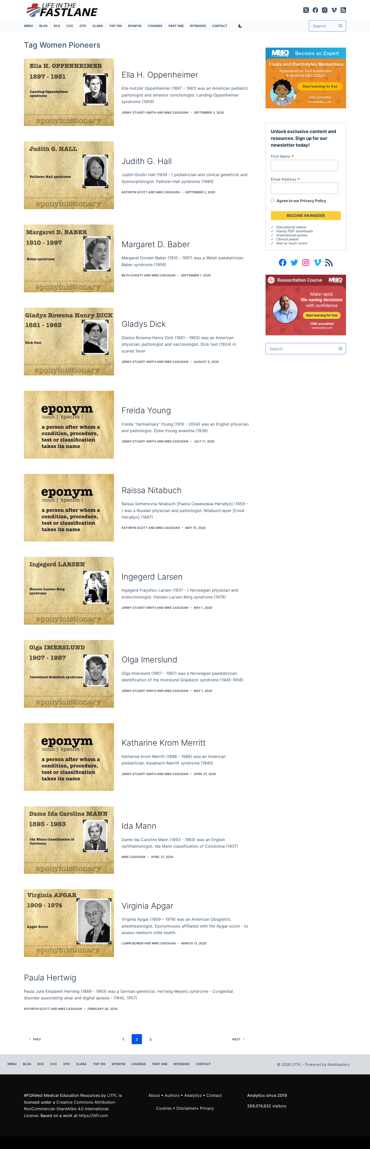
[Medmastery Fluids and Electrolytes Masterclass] (306, 77)
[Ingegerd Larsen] (69, 591)
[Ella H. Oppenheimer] (69, 92)
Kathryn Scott (134, 192)
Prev (37, 1039)
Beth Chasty (132, 275)
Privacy (207, 1108)
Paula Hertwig (50, 977)
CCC (69, 26)
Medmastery (338, 1064)
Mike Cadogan (176, 112)
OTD (83, 26)
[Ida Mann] (69, 840)
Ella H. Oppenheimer (160, 75)
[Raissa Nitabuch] (69, 508)
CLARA (97, 26)
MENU (28, 26)
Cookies (164, 1108)
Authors (172, 1095)
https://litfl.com (93, 1115)
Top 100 (115, 26)
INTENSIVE (198, 26)
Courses (155, 26)
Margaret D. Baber (156, 244)
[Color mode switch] (239, 25)
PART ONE (176, 26)
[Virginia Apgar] (69, 923)
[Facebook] (315, 10)
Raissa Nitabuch (152, 490)
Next (236, 1039)
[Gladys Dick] (69, 341)
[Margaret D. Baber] (69, 258)
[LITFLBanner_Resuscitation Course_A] (306, 304)
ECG (57, 26)
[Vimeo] (334, 10)
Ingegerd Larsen (152, 577)
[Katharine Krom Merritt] (69, 757)
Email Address (285, 179)
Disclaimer (186, 1108)
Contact (219, 26)
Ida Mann (139, 826)
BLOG (43, 26)
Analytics (193, 1095)
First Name (282, 156)
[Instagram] (324, 10)
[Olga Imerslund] (69, 674)
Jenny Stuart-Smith (139, 112)
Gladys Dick (144, 324)
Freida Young (146, 410)
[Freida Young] (69, 425)
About (154, 1095)
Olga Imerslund (149, 659)
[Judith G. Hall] (69, 175)
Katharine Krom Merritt (164, 743)
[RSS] (343, 10)
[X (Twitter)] (306, 10)
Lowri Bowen (132, 943)
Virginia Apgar (147, 906)
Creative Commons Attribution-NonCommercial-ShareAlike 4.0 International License (70, 1109)
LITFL (112, 1095)
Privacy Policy (313, 200)
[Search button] (340, 25)
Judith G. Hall (147, 161)
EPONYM (134, 26)
